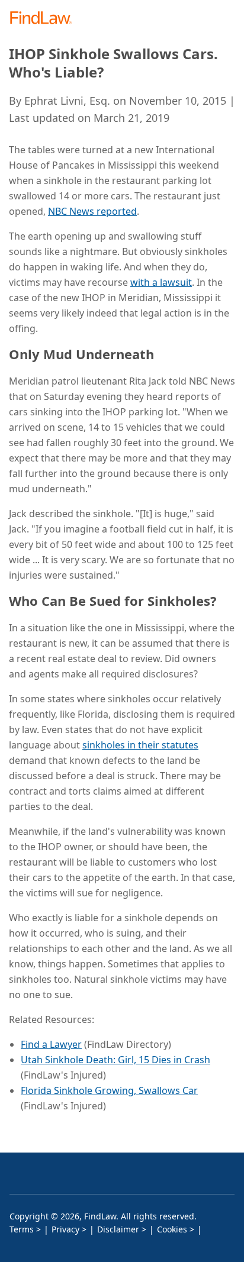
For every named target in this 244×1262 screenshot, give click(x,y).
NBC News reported (92, 211)
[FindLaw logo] (45, 19)
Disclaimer (118, 1229)
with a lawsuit (161, 282)
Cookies (172, 1229)
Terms (21, 1229)
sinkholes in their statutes (140, 744)
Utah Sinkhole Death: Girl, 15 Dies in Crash (115, 1059)
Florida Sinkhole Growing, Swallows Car (109, 1090)
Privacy (65, 1229)
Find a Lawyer (51, 1044)
